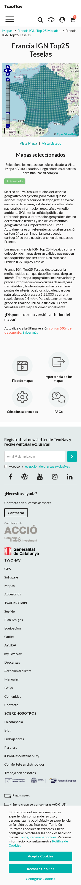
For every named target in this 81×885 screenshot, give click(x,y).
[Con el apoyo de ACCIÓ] (21, 540)
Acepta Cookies (40, 856)
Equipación (12, 628)
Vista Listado (51, 143)
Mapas (7, 30)
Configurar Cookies (40, 879)
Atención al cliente (18, 671)
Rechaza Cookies (40, 869)
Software (11, 577)
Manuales (11, 679)
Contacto (11, 705)
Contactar (16, 513)
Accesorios (12, 594)
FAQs (8, 688)
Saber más (30, 332)
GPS (7, 569)
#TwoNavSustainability (21, 756)
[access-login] (62, 21)
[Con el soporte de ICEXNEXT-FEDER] (40, 780)
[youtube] (40, 476)
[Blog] (24, 476)
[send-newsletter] (72, 456)
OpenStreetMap (67, 134)
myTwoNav (13, 654)
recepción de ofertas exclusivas (47, 466)
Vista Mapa (28, 143)
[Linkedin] (70, 476)
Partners (10, 747)
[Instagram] (55, 476)
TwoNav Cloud (15, 603)
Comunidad (12, 696)
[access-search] (40, 21)
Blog (7, 730)
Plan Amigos (13, 620)
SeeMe (9, 611)
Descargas (12, 662)
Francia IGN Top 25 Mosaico (38, 30)
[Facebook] (10, 476)
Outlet (9, 636)
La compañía (13, 722)
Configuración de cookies (37, 837)
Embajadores (14, 739)
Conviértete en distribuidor (24, 764)
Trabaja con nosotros (20, 773)
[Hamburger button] (9, 19)
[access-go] (51, 21)
